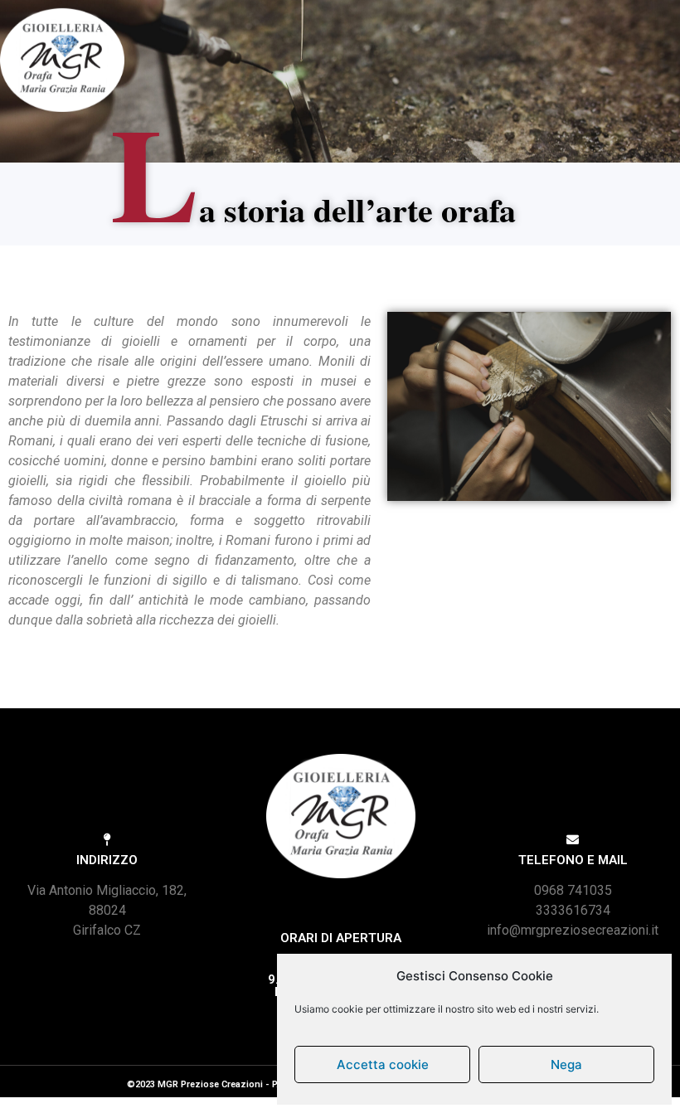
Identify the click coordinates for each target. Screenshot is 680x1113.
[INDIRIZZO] (107, 840)
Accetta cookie (383, 1064)
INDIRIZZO (107, 860)
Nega (566, 1064)
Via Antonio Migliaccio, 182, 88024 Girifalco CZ (107, 910)
